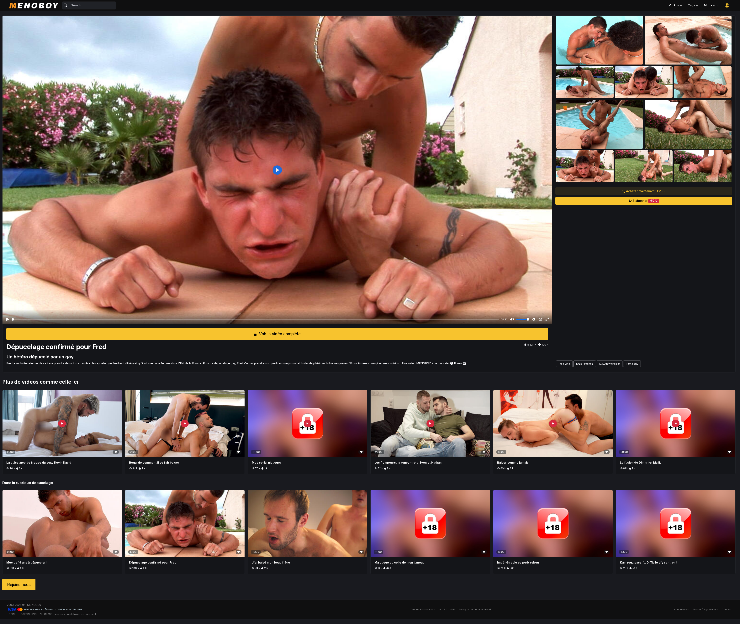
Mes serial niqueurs (266, 462)
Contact (726, 609)
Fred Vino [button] (564, 363)
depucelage (42, 483)
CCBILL (12, 614)
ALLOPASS (46, 614)
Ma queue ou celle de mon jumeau (399, 562)
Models (710, 5)
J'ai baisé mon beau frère (271, 562)
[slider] (255, 319)
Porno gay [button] (632, 363)
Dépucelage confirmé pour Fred (153, 562)
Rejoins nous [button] (19, 584)
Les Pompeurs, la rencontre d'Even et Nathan (407, 462)
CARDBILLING (28, 614)
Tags (691, 5)
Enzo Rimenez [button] (584, 363)
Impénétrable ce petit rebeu (518, 562)
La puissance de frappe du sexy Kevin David (38, 462)
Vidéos (674, 5)
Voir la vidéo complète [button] (279, 334)
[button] (727, 5)
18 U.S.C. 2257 (446, 609)
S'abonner (644, 201)
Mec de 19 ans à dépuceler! (26, 562)
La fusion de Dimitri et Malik (640, 462)
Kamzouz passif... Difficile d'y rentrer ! (648, 562)
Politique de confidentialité (475, 609)
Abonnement (681, 609)
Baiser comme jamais (513, 462)
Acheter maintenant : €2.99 (645, 191)
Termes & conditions (422, 609)
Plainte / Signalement (705, 609)
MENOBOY (34, 605)
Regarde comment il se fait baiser (154, 462)
